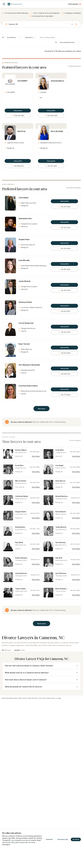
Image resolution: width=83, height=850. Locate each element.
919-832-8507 (65, 311)
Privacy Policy (10, 842)
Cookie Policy (24, 842)
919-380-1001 (65, 374)
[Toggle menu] (4, 4)
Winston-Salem (35, 698)
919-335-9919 (65, 332)
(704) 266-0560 (19, 115)
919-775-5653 (65, 395)
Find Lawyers (73, 4)
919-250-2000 (65, 269)
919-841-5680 (65, 353)
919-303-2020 (65, 227)
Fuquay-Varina (42, 698)
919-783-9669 (65, 248)
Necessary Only (62, 839)
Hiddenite (20, 698)
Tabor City (25, 698)
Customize (49, 839)
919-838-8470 (19, 166)
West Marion (15, 698)
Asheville (29, 698)
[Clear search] (72, 24)
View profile (18, 110)
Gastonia (53, 698)
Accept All (76, 839)
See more (41, 409)
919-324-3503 (52, 166)
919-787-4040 (65, 207)
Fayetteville (48, 698)
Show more (41, 623)
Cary (56, 698)
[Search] (76, 24)
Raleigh (59, 698)
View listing (35, 456)
